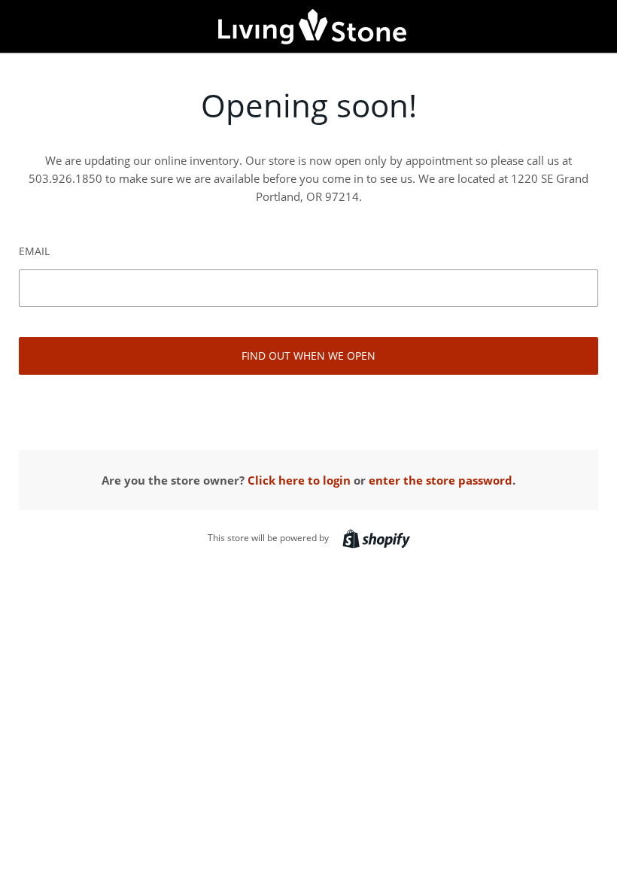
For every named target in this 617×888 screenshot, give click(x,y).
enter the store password (440, 480)
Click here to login (299, 480)
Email (34, 251)
